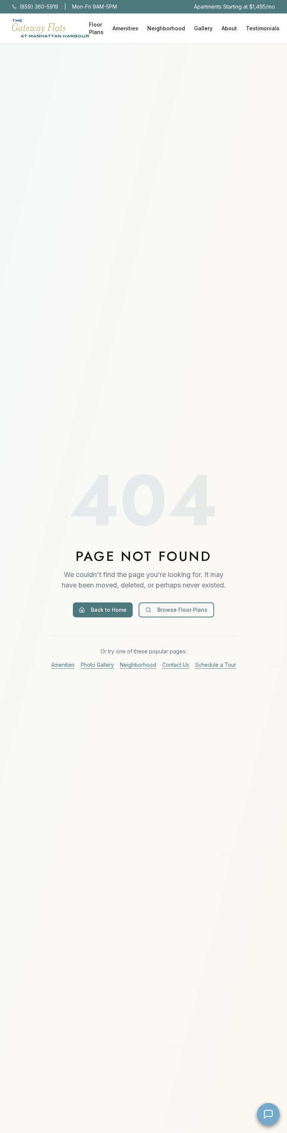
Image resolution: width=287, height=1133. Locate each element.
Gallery (203, 28)
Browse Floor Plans (182, 610)
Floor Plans (96, 28)
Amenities (125, 28)
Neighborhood (166, 28)
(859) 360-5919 (38, 6)
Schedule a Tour (215, 665)
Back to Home (109, 610)
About (229, 28)
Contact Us (175, 665)
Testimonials (263, 28)
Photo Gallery (97, 665)
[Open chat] (268, 1114)
